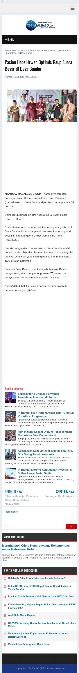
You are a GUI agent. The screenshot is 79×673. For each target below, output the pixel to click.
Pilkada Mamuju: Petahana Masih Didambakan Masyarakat (21, 500)
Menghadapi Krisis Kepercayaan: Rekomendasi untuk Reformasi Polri (38, 635)
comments (11, 511)
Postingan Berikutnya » (59, 496)
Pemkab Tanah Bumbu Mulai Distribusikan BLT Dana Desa (41, 596)
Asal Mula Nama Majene (21, 615)
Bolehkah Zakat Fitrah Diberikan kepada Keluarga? (37, 578)
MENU (9, 39)
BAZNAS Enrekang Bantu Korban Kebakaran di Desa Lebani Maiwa (42, 625)
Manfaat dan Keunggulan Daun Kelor (29, 644)
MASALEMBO (39, 668)
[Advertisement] (39, 157)
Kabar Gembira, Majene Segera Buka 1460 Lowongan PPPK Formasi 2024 (42, 606)
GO (71, 526)
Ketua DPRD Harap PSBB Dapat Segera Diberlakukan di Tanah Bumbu (39, 588)
